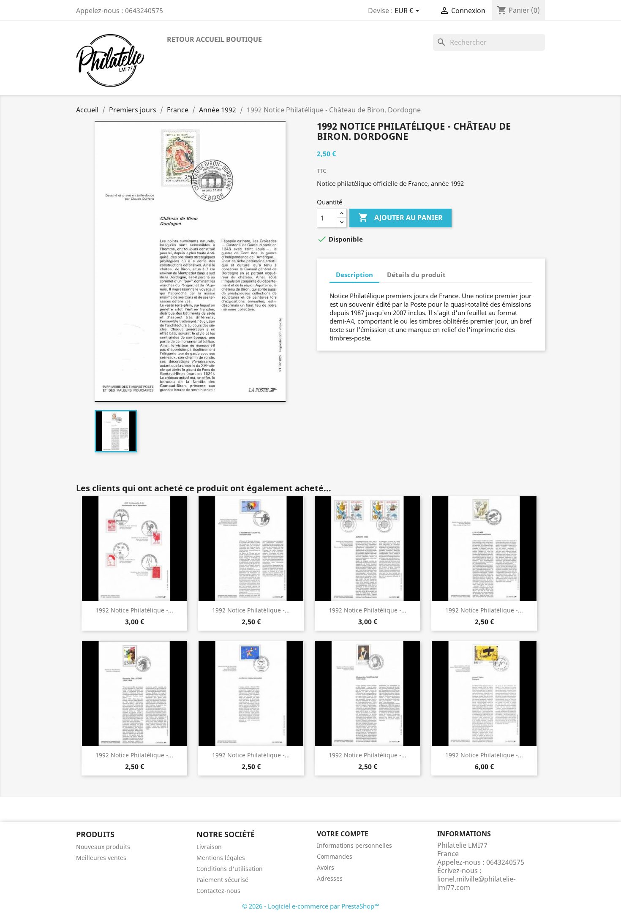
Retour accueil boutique (214, 39)
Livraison (209, 847)
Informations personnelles (354, 845)
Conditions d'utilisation (229, 869)
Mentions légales (220, 858)
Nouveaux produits (103, 847)
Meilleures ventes (101, 858)
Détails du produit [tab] (416, 274)
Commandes (334, 856)
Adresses (330, 878)
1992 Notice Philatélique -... (134, 610)
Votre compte (342, 833)
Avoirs (325, 867)
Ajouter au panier (400, 217)
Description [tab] (354, 274)
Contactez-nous (218, 891)
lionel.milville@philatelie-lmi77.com (476, 883)
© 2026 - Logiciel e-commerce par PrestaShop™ (310, 906)
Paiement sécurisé (222, 880)
